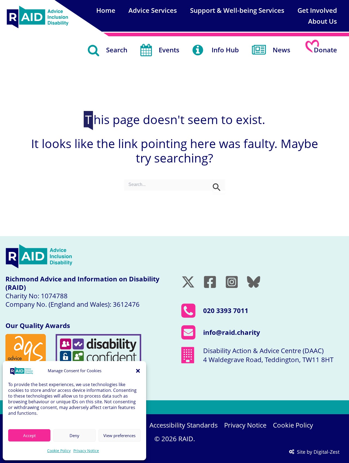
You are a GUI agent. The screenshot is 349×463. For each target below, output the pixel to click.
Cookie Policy (59, 450)
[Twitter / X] (188, 282)
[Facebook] (210, 282)
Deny (74, 435)
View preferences (119, 435)
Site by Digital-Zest (318, 452)
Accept (29, 435)
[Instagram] (232, 282)
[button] (138, 371)
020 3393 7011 (225, 310)
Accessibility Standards (183, 424)
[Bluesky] (253, 282)
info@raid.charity (231, 332)
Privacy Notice (86, 450)
